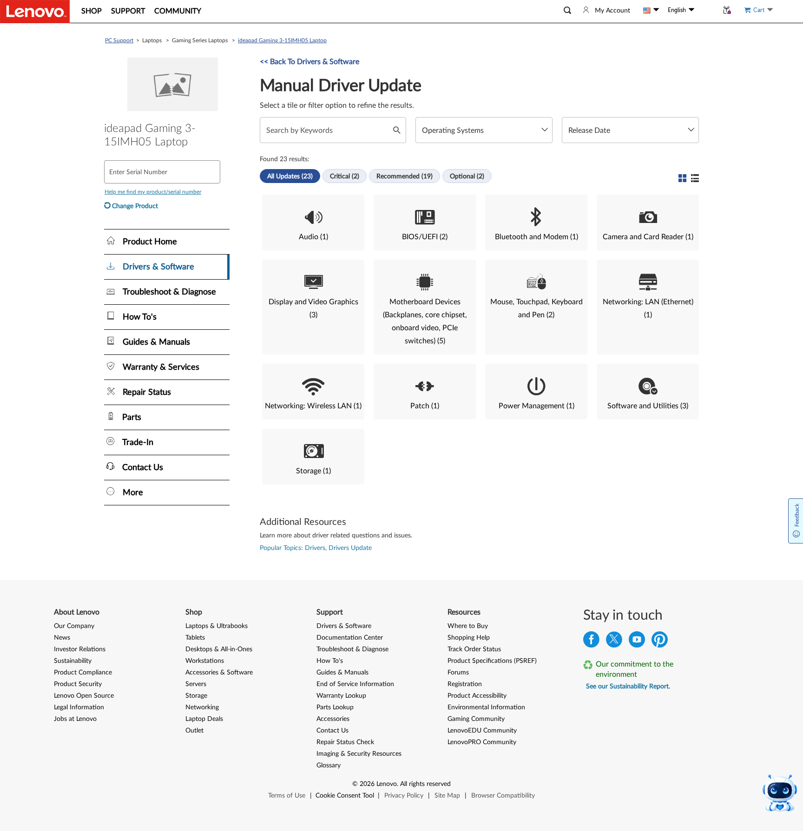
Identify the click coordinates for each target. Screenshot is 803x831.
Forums (458, 672)
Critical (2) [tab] (344, 176)
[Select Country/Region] (651, 10)
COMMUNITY (177, 11)
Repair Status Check (345, 742)
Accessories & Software (219, 672)
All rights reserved (425, 784)
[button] (567, 10)
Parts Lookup (335, 707)
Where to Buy (468, 626)
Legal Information (79, 707)
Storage (196, 696)
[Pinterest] (660, 642)
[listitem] (313, 222)
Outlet (194, 730)
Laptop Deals (204, 719)
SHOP (91, 11)
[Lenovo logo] (35, 11)
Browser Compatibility (503, 795)
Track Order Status (474, 649)
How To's (329, 661)
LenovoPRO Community (482, 742)
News (62, 638)
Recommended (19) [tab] (404, 176)
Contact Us (332, 730)
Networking (202, 707)
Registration (465, 684)
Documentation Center (349, 638)
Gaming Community (476, 719)
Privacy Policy (403, 795)
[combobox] (484, 130)
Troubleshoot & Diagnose (352, 649)
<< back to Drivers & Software (309, 61)
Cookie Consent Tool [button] (345, 795)
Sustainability (73, 661)
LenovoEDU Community (482, 730)
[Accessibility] (706, 10)
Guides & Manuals (342, 672)
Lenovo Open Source (84, 696)
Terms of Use (286, 795)
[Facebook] (591, 642)
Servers (195, 684)
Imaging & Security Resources (359, 754)
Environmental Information (486, 707)
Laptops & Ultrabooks (216, 626)
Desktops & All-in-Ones (218, 649)
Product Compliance (83, 672)
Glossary (328, 765)
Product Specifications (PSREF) (492, 661)
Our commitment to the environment (634, 669)
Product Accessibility (477, 696)
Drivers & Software (343, 626)
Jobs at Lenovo (75, 719)
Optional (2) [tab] (467, 176)
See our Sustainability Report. (628, 686)
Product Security (78, 684)
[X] (614, 642)
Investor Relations (79, 649)
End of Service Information (355, 684)
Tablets (195, 638)
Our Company (74, 626)
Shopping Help (469, 638)
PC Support (119, 40)
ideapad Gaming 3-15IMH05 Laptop (282, 40)
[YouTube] (637, 642)
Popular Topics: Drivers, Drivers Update (316, 548)
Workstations (204, 661)
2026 (367, 784)
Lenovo (386, 784)
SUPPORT (128, 11)
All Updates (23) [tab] (290, 176)
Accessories (332, 719)
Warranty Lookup (341, 696)
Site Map (447, 795)
